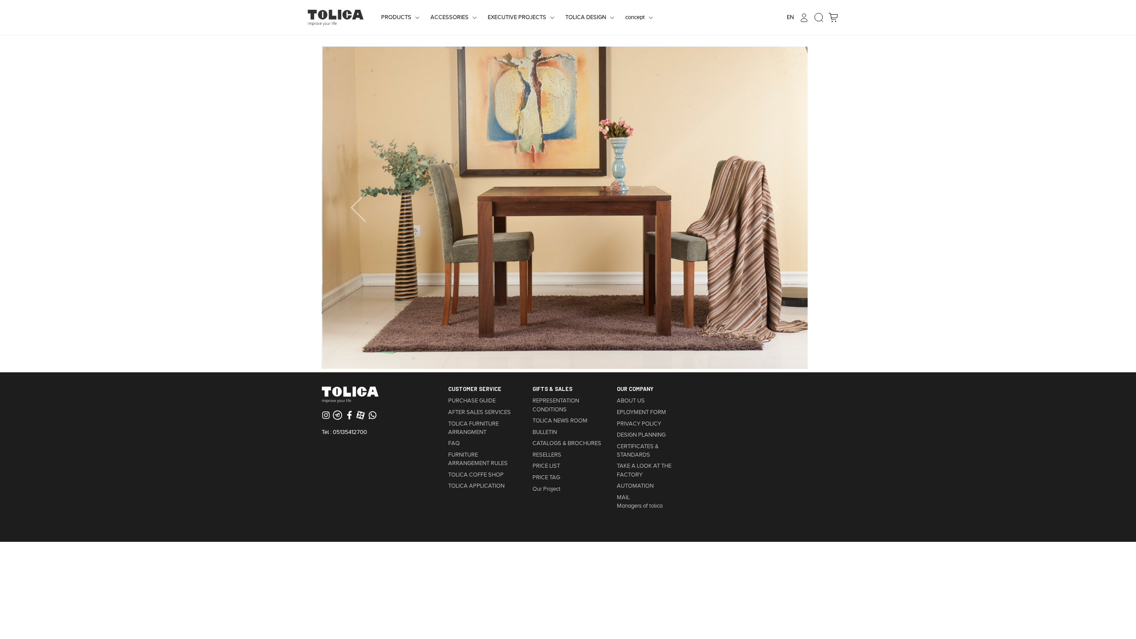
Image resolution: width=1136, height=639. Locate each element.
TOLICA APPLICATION (476, 486)
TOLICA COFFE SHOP (476, 475)
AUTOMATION (635, 486)
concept (635, 17)
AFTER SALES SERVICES (479, 412)
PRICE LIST (546, 466)
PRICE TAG (546, 477)
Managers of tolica (640, 506)
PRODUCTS (396, 17)
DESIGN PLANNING (641, 435)
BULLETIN (544, 432)
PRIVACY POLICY (639, 424)
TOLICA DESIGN (585, 17)
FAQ (454, 443)
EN (790, 17)
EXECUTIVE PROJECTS (517, 17)
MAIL (623, 497)
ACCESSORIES (449, 17)
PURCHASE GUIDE (472, 401)
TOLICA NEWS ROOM (560, 421)
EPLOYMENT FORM (641, 412)
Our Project (546, 489)
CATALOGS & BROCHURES (566, 443)
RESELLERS (546, 455)
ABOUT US (631, 401)
